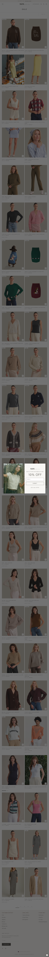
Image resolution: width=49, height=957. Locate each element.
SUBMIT (35, 483)
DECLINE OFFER (35, 487)
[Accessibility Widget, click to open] (47, 955)
